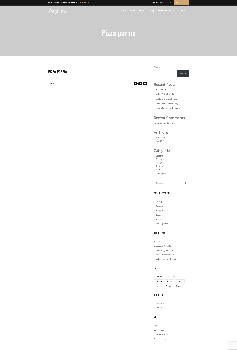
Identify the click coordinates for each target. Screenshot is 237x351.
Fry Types (160, 162)
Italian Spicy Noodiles (165, 94)
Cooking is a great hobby (167, 99)
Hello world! (161, 89)
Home (123, 10)
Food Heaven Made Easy (167, 103)
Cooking (159, 156)
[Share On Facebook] (136, 83)
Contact (181, 10)
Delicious (160, 159)
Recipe (168, 286)
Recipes (159, 166)
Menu (141, 10)
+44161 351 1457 (84, 2)
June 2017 (160, 141)
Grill (177, 277)
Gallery (151, 10)
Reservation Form (166, 10)
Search (157, 67)
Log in (156, 325)
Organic (180, 281)
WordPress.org (160, 339)
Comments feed (161, 334)
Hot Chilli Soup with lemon (168, 108)
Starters (159, 169)
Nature (169, 281)
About (133, 10)
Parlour (158, 286)
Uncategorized (162, 173)
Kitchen (159, 281)
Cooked (159, 277)
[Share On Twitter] (140, 83)
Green (169, 277)
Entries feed (159, 330)
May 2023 (160, 137)
